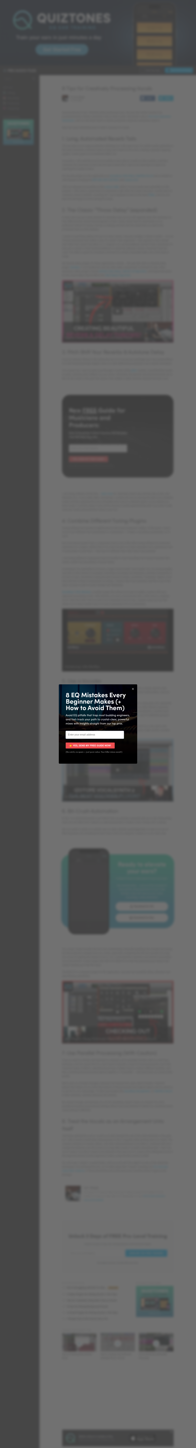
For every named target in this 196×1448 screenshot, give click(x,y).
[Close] (133, 689)
